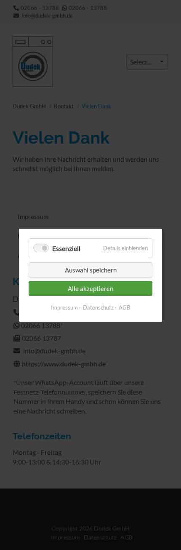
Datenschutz (98, 307)
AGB (124, 307)
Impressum (64, 307)
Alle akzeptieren (90, 288)
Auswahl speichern (91, 270)
